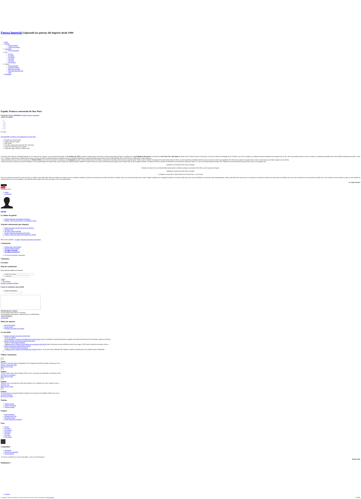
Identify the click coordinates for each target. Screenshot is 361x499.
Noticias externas (10, 407)
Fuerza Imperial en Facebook (13, 419)
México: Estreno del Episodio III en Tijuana (17, 346)
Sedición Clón (9, 229)
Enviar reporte (9, 327)
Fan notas (11, 61)
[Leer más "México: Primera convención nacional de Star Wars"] (25, 344)
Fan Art (10, 54)
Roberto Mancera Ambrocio (19, 348)
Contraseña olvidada (12, 283)
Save (4, 187)
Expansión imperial (6, 395)
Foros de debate (9, 454)
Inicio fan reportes (10, 325)
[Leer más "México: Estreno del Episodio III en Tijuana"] (21, 349)
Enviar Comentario (7, 316)
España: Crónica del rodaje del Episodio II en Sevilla (20, 235)
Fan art (7, 427)
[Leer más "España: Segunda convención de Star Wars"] (22, 339)
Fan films (11, 59)
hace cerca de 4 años (7, 376)
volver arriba (4, 318)
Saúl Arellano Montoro (18, 342)
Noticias (7, 44)
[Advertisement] (180, 92)
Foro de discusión (13, 50)
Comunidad (8, 49)
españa (7, 192)
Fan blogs (11, 55)
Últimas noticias (13, 45)
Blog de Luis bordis (14, 69)
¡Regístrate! (8, 74)
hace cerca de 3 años (7, 366)
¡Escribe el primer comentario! (30, 115)
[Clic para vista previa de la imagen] (18, 137)
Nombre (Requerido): (11, 290)
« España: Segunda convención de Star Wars (27, 239)
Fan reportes (12, 62)
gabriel (10, 115)
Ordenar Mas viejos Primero (13, 247)
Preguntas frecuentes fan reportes (14, 328)
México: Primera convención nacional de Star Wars (20, 341)
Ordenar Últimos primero (12, 248)
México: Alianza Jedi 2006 (9, 365)
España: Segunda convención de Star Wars (17, 219)
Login (3, 279)
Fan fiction (11, 57)
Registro (3, 283)
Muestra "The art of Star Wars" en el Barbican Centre (20, 221)
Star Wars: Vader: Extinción (13, 231)
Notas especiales (13, 66)
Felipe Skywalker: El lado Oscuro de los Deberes (19, 228)
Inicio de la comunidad (11, 452)
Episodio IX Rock (13, 67)
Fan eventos (8, 430)
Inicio (6, 42)
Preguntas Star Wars (10, 416)
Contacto (7, 494)
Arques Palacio (50, 497)
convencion (8, 194)
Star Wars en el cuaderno (8, 375)
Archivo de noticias (14, 47)
